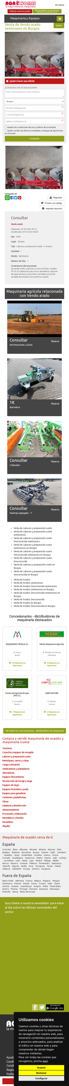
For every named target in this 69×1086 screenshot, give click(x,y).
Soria (31, 866)
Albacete (24, 849)
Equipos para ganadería (14, 793)
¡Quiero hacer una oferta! (21, 81)
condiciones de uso (25, 127)
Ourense (24, 863)
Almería (42, 849)
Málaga (47, 861)
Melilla (56, 861)
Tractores (7, 748)
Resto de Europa (28, 892)
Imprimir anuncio (53, 208)
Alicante (33, 849)
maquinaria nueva (16, 742)
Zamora (36, 869)
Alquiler (6, 826)
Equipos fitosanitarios (13, 777)
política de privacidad (46, 127)
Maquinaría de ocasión (19, 837)
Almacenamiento (10, 809)
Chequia (56, 881)
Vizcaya (26, 869)
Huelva (39, 858)
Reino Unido (8, 881)
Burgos (36, 852)
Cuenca (47, 855)
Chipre (57, 883)
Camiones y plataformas (14, 797)
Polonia (14, 889)
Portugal (24, 889)
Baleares (16, 852)
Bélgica (37, 881)
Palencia (34, 863)
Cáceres (45, 852)
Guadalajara (17, 858)
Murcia (5, 863)
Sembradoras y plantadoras (16, 769)
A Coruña (6, 849)
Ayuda (10, 1057)
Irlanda (26, 883)
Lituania (15, 886)
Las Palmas (9, 861)
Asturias (52, 849)
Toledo (57, 866)
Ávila (59, 849)
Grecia (34, 883)
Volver (59, 25)
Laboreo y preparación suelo (16, 756)
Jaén (55, 858)
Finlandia (6, 892)
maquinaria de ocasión (45, 738)
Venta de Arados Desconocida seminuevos (35, 586)
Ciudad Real (26, 855)
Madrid (39, 861)
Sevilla (24, 866)
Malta (45, 886)
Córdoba (38, 855)
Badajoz (6, 852)
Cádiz (53, 852)
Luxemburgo (26, 886)
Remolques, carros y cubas (15, 760)
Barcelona (26, 852)
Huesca (47, 858)
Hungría (37, 886)
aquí (45, 1061)
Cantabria (61, 852)
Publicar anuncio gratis (20, 11)
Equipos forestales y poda (15, 789)
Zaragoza (46, 869)
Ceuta (17, 855)
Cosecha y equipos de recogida (17, 752)
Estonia (18, 883)
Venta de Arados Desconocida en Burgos (34, 606)
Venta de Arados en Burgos (27, 603)
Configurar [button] (41, 1078)
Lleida (25, 861)
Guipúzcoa (30, 858)
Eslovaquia (55, 889)
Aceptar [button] (41, 1067)
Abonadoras (8, 773)
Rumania (33, 889)
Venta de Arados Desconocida (29, 599)
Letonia (6, 886)
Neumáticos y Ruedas (13, 818)
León (18, 861)
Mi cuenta (59, 5)
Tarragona (40, 866)
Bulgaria (47, 881)
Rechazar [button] (41, 1072)
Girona (55, 855)
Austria (5, 889)
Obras (5, 801)
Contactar (34, 138)
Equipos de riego (10, 785)
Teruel (50, 866)
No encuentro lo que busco (47, 11)
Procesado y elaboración (14, 813)
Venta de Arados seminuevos (28, 583)
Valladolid (17, 869)
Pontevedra (44, 863)
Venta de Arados (22, 579)
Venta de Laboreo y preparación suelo (33, 528)
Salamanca (57, 863)
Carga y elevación (11, 764)
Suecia (15, 892)
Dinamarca (7, 883)
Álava (15, 849)
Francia (29, 881)
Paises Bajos (55, 886)
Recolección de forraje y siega (17, 781)
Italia (50, 883)
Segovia (16, 866)
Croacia (42, 883)
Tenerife (6, 866)
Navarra (14, 863)
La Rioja (62, 858)
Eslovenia (43, 889)
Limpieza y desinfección (14, 805)
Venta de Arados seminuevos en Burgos (34, 589)
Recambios (7, 822)
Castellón (8, 855)
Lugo (31, 861)
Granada (6, 858)
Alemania (19, 881)
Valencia (6, 869)
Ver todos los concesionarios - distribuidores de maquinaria (34, 730)
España (8, 844)
